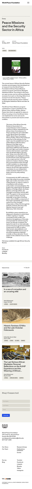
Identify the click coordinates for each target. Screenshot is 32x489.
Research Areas (22, 447)
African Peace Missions (17, 89)
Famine (23, 340)
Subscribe (5, 415)
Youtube (19, 460)
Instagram (20, 470)
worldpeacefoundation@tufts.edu (13, 438)
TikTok (19, 468)
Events (19, 452)
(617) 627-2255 (6, 440)
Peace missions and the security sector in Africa (15, 98)
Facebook (5, 249)
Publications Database (21, 449)
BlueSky (4, 253)
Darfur (21, 377)
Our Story (5, 447)
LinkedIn (4, 251)
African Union (23, 114)
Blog (3, 462)
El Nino (17, 340)
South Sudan (13, 304)
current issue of (17, 83)
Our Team (5, 449)
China (11, 340)
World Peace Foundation (20, 43)
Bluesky (19, 466)
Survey (4, 460)
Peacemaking (12, 50)
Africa (4, 50)
